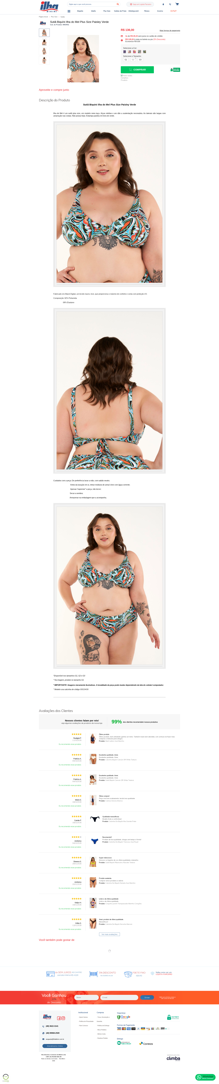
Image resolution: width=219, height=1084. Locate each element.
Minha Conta (102, 1034)
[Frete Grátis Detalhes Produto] (127, 77)
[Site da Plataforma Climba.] (173, 1057)
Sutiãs (63, 17)
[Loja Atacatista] (161, 973)
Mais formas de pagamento (170, 30)
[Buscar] (118, 4)
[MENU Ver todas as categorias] (68, 11)
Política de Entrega (103, 1025)
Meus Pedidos (102, 1030)
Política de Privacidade (86, 1021)
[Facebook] (59, 1018)
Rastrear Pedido (103, 1038)
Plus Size (54, 17)
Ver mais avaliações (109, 934)
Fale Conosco (83, 1025)
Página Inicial (43, 17)
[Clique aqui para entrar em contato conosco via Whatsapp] (205, 1077)
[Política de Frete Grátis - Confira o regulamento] (91, 973)
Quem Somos (83, 1017)
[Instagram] (63, 1018)
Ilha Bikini (49, 6)
